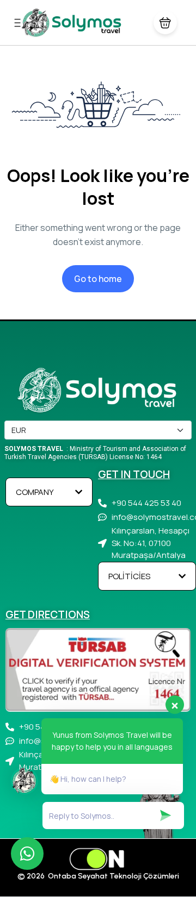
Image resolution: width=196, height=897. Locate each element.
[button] (165, 22)
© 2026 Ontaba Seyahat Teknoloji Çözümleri (98, 876)
